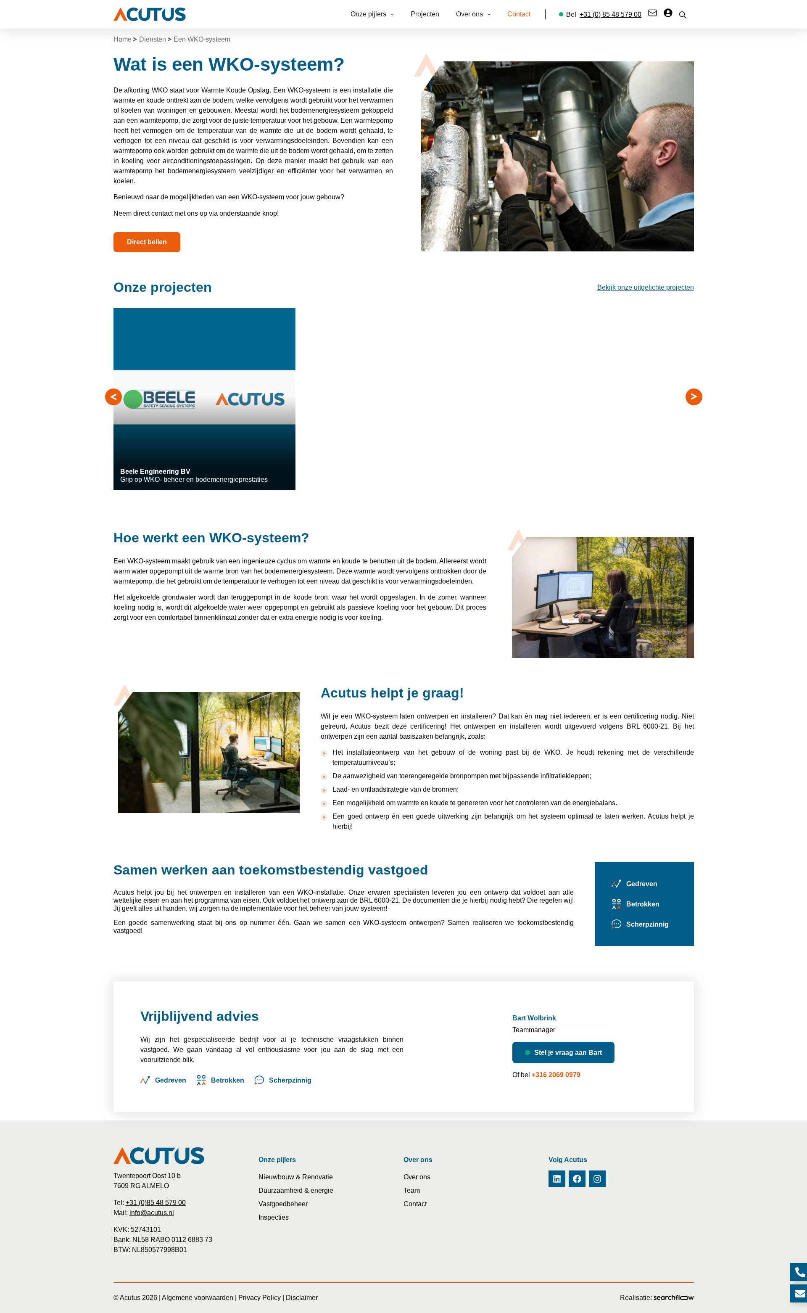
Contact (415, 1203)
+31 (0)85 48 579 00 (156, 1202)
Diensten (152, 39)
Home (122, 39)
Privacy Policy (259, 1297)
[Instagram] (597, 1178)
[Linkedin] (557, 1178)
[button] (113, 396)
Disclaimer (302, 1297)
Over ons (417, 1177)
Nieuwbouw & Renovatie (295, 1177)
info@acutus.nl (151, 1212)
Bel (603, 14)
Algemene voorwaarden (197, 1297)
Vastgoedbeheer (283, 1203)
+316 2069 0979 (556, 1074)
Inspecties (273, 1217)
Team (412, 1190)
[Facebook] (577, 1178)
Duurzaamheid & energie (295, 1190)
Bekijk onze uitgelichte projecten (645, 287)
